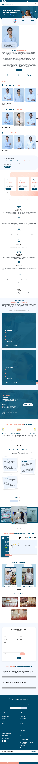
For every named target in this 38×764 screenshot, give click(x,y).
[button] (23, 547)
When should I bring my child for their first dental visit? (13, 690)
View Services (7, 166)
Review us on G (8, 555)
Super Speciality (22, 725)
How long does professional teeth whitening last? (13, 686)
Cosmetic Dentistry (23, 718)
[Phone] (37, 381)
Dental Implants (22, 716)
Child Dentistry (22, 721)
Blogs (3, 723)
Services (3, 721)
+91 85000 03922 (23, 735)
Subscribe (23, 708)
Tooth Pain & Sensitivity (6, 730)
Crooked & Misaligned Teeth (6, 733)
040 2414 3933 (9, 339)
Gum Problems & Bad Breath (6, 737)
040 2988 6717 (9, 376)
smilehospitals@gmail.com (11, 333)
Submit (19, 658)
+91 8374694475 (9, 373)
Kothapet (14, 501)
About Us (3, 715)
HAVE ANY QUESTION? (28, 405)
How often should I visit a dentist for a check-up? (12, 670)
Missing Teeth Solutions (6, 732)
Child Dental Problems (5, 738)
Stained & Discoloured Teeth (7, 735)
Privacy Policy (33, 751)
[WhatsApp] (37, 383)
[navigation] (11, 547)
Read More (19, 69)
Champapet (23, 501)
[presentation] (2, 12)
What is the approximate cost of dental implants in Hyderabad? (15, 682)
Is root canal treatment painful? (9, 679)
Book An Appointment (32, 1)
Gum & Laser (22, 723)
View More (8, 188)
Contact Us (4, 725)
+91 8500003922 (23, 1)
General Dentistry (23, 715)
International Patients (5, 716)
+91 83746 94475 (23, 745)
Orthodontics (22, 720)
